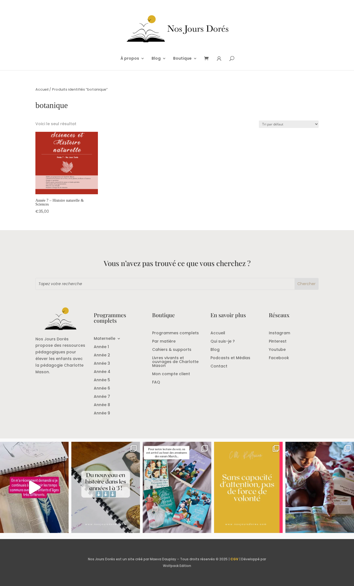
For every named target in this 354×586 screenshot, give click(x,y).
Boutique (182, 58)
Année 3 (102, 363)
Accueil (41, 89)
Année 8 (102, 405)
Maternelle (104, 339)
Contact (218, 366)
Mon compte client (171, 374)
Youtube (277, 350)
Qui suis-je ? (222, 341)
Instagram (279, 333)
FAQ (156, 382)
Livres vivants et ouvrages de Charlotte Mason (175, 362)
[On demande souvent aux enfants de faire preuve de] (248, 487)
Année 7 (102, 397)
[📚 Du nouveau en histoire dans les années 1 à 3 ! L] (105, 487)
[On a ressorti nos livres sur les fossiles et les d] (319, 487)
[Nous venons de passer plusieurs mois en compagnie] (177, 487)
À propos (130, 58)
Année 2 (102, 355)
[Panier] (208, 59)
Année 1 (101, 347)
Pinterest (278, 341)
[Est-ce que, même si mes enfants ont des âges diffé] (34, 487)
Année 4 (102, 372)
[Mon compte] (219, 59)
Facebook (279, 358)
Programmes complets (175, 333)
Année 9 (102, 413)
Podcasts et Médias (230, 358)
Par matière (164, 341)
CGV (234, 559)
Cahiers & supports (171, 350)
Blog (156, 58)
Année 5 (102, 380)
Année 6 (102, 388)
